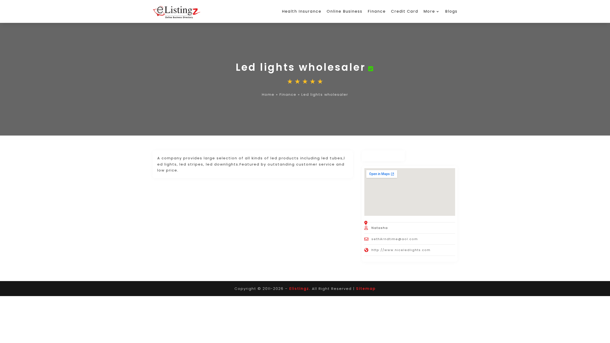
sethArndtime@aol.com (394, 239)
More (429, 11)
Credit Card (404, 11)
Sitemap (366, 288)
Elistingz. (299, 288)
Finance (377, 11)
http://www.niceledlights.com (401, 250)
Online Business (344, 11)
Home (268, 94)
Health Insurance (301, 11)
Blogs (451, 11)
